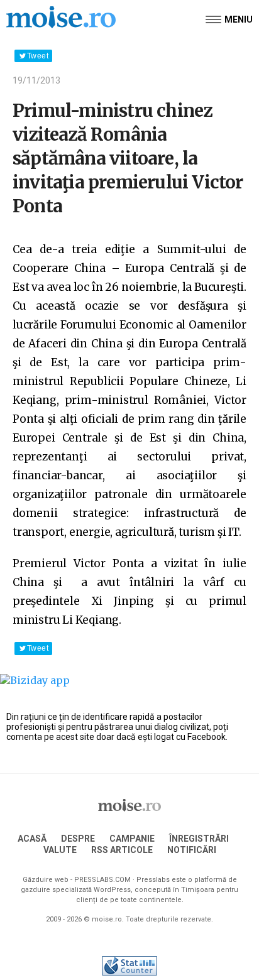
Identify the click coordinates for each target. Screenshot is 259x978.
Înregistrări (199, 839)
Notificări (191, 850)
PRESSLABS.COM (102, 880)
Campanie (132, 839)
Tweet (37, 56)
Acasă (32, 839)
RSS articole (122, 850)
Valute (60, 850)
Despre (78, 839)
